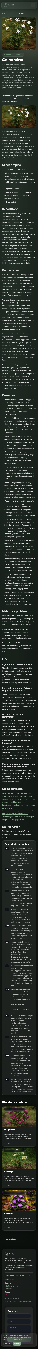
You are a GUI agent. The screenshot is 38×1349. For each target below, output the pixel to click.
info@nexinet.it (11, 1286)
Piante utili (11, 13)
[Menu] (33, 5)
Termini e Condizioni (12, 1275)
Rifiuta (7, 1344)
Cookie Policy (9, 1279)
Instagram (10, 1295)
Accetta (17, 1344)
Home (4, 13)
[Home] (8, 5)
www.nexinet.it (9, 1288)
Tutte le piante (10, 1239)
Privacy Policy (25, 1275)
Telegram (21, 1295)
